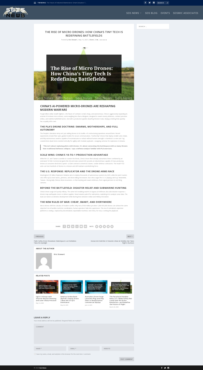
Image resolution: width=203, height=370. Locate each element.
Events (165, 13)
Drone (91, 40)
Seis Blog (151, 13)
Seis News (132, 13)
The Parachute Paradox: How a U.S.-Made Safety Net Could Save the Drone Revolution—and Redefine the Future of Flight (121, 300)
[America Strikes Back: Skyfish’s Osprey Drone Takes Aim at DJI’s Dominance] (71, 287)
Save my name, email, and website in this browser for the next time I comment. (63, 354)
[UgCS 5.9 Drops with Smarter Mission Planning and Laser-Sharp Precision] (47, 287)
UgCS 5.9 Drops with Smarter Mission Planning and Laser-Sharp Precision (46, 298)
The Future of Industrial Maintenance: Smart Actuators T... (66, 3)
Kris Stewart (73, 40)
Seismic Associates (185, 13)
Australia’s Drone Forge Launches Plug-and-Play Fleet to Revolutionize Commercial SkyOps (94, 299)
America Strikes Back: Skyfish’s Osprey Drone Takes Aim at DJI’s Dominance (69, 299)
